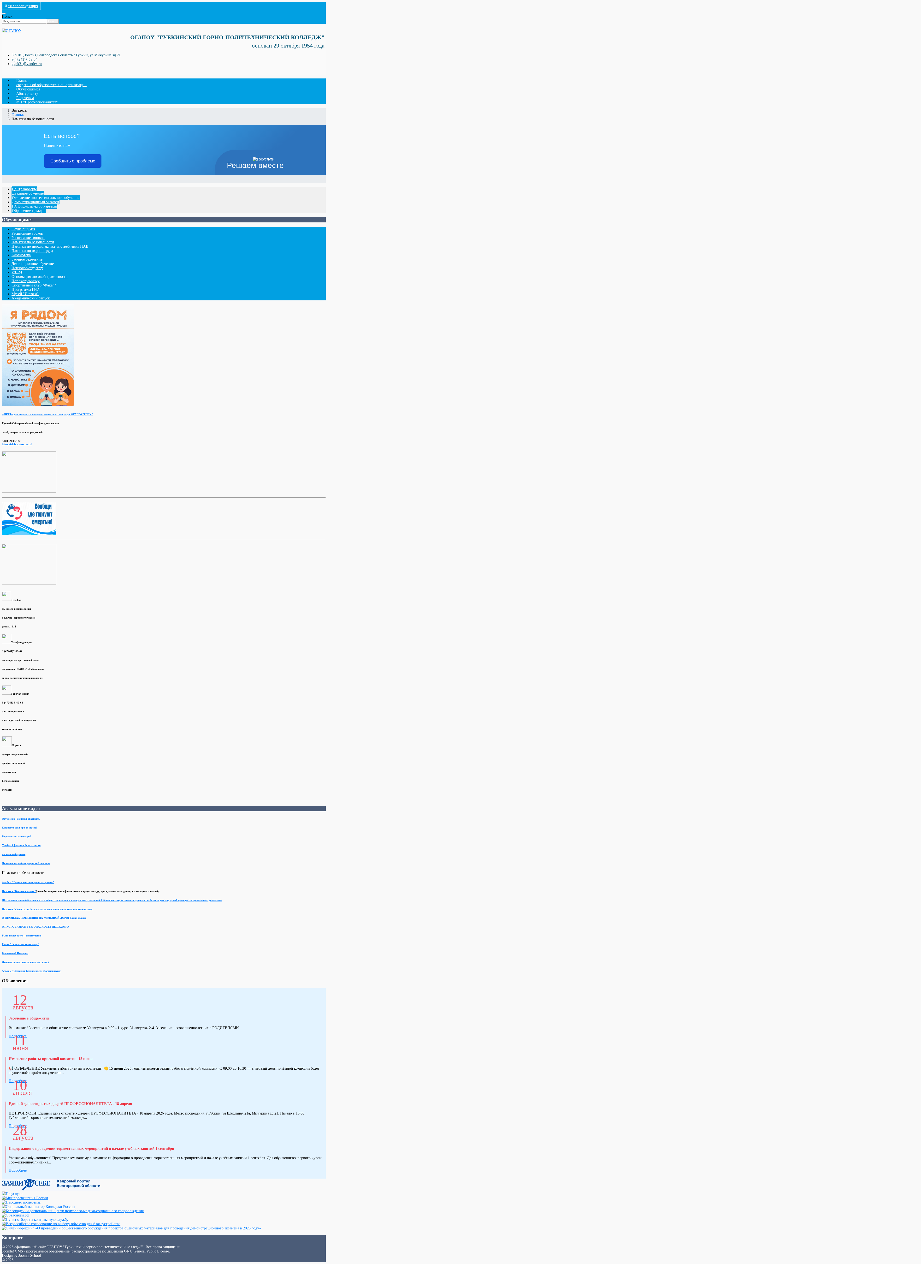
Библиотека (21, 255)
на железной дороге (13, 854)
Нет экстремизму (26, 281)
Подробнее (18, 1170)
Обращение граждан (29, 211)
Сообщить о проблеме (72, 161)
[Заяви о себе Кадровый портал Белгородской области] (51, 1189)
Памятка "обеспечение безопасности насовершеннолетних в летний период (47, 908)
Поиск (7, 16)
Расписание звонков (28, 238)
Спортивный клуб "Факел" (34, 285)
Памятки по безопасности (33, 242)
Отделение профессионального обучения (45, 198)
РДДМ (17, 272)
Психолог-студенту (27, 268)
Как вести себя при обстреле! (19, 827)
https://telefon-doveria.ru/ (17, 443)
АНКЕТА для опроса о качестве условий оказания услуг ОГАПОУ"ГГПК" (47, 414)
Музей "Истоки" (25, 294)
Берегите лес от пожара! (16, 836)
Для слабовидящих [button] (21, 6)
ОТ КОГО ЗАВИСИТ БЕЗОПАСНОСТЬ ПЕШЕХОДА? (35, 926)
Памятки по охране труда (32, 251)
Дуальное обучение (28, 193)
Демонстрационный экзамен (35, 202)
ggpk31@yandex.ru (27, 64)
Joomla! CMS (12, 1251)
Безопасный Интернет (15, 953)
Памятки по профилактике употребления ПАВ (50, 246)
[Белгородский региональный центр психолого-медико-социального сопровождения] (73, 1211)
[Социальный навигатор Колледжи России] (38, 1206)
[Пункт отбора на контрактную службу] (35, 1219)
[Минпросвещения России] (25, 1198)
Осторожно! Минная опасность (21, 818)
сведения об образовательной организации (51, 85)
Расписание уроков (27, 233)
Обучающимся (23, 229)
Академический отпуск (31, 298)
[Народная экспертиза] (21, 1202)
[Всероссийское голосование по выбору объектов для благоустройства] (61, 1224)
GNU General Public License (146, 1251)
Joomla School (29, 1255)
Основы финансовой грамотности (40, 276)
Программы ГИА (26, 289)
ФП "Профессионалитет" (37, 102)
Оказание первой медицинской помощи (26, 863)
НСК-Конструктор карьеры (34, 206)
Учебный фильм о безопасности (21, 845)
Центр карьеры (24, 189)
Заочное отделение (27, 259)
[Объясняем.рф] (15, 1215)
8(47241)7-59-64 (24, 59)
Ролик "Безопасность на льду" (20, 944)
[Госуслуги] (12, 1194)
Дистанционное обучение (33, 264)
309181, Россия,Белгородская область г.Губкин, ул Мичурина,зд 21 (66, 55)
